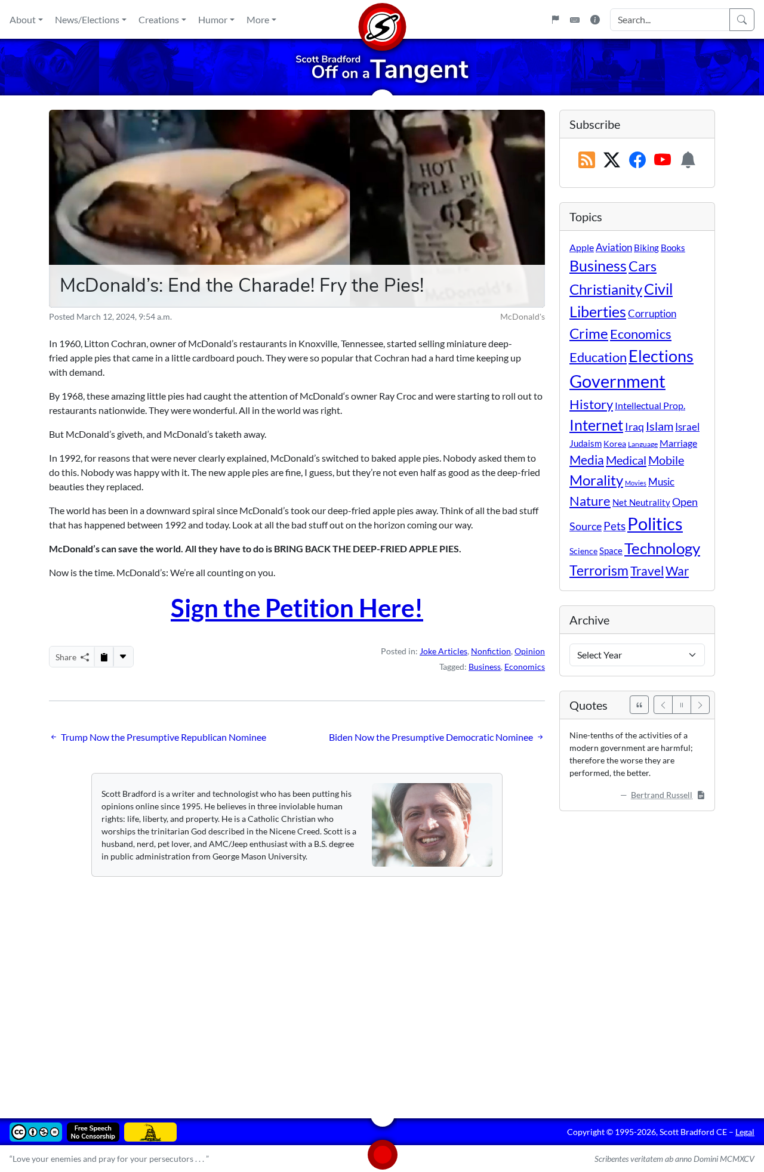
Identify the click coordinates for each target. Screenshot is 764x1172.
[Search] (741, 19)
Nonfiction (491, 651)
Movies (635, 483)
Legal (744, 1132)
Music (661, 481)
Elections (661, 356)
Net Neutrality (641, 502)
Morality (596, 479)
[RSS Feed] (586, 160)
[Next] (700, 704)
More (258, 19)
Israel (687, 427)
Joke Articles (443, 651)
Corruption (652, 313)
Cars (643, 266)
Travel (647, 571)
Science (583, 551)
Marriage (678, 443)
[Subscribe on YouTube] (662, 160)
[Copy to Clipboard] (103, 657)
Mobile (666, 460)
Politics (655, 523)
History (591, 404)
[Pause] (681, 704)
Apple (581, 247)
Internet (596, 425)
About (23, 19)
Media (586, 460)
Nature (590, 501)
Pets (614, 526)
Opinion (530, 651)
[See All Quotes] (639, 704)
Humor (212, 19)
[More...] (123, 657)
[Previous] (663, 704)
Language (643, 444)
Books (673, 247)
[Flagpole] (555, 19)
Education (598, 357)
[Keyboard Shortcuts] (575, 19)
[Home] (382, 19)
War (677, 571)
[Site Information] (595, 19)
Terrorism (599, 570)
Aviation (614, 247)
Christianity (605, 289)
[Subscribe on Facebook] (637, 160)
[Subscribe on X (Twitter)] (611, 160)
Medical (626, 460)
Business (485, 666)
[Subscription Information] (688, 160)
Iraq (634, 426)
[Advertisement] (382, 988)
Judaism (585, 443)
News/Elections (87, 19)
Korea (614, 443)
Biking (646, 247)
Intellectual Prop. (650, 405)
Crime (588, 333)
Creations (158, 19)
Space (611, 550)
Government (617, 380)
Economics (524, 666)
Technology (662, 548)
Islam (659, 426)
